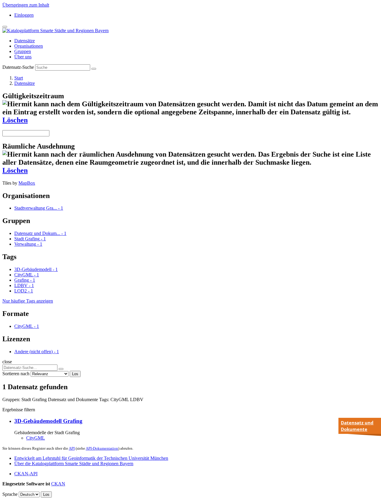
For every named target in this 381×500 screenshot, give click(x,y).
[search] (61, 369)
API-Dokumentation (102, 448)
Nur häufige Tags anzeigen (27, 300)
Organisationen (28, 46)
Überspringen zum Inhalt (25, 4)
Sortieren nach (15, 373)
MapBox (26, 183)
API (72, 448)
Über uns (23, 56)
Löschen (15, 120)
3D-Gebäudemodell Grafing (48, 421)
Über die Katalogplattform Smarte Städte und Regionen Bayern (73, 463)
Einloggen (24, 15)
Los (75, 374)
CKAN (58, 483)
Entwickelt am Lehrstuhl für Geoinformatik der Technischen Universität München (91, 458)
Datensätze (24, 40)
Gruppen (22, 51)
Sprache (10, 494)
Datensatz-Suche (18, 67)
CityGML (35, 437)
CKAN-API (26, 473)
